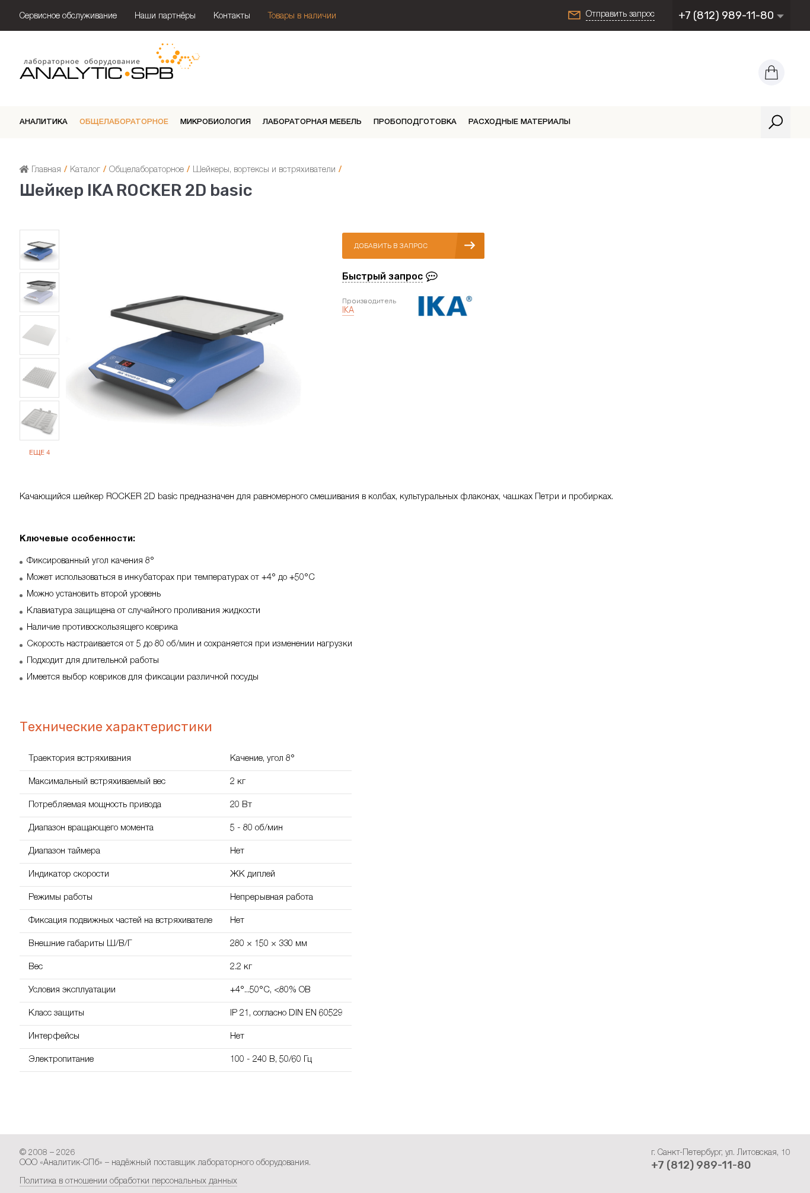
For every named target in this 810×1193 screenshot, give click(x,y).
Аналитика (44, 122)
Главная (45, 170)
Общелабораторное (123, 122)
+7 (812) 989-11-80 (727, 15)
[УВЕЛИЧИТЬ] (184, 462)
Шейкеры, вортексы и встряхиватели (264, 170)
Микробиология (215, 122)
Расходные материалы (519, 122)
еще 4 (39, 453)
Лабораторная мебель (312, 122)
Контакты (231, 16)
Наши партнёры (165, 16)
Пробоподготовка (415, 122)
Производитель (369, 301)
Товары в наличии (302, 16)
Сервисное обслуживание (68, 16)
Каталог (85, 170)
